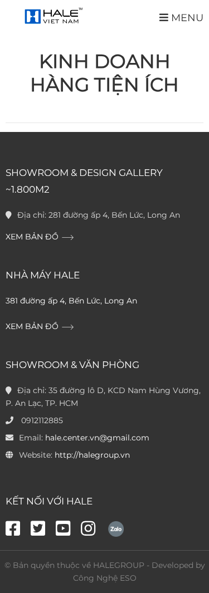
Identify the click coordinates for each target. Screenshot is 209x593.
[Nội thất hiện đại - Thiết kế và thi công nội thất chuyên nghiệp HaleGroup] (52, 16)
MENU (185, 17)
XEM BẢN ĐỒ (33, 237)
